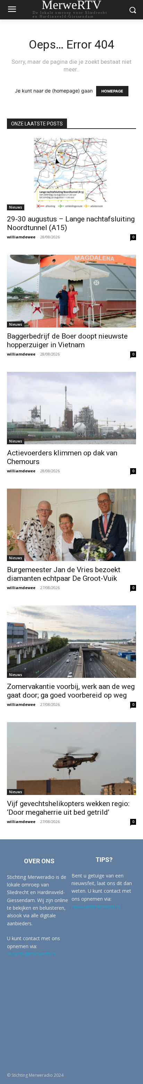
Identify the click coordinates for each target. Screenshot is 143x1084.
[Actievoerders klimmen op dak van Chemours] (71, 408)
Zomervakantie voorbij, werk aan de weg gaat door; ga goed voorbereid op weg (71, 690)
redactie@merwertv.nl (31, 954)
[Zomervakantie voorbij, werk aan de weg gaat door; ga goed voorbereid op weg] (71, 641)
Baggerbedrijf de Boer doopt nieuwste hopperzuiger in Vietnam (67, 340)
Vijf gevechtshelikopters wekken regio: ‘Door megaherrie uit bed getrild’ (68, 807)
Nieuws (15, 207)
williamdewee (21, 236)
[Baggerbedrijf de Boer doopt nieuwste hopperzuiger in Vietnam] (71, 291)
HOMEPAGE (112, 91)
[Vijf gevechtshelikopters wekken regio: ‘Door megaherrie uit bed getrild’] (71, 758)
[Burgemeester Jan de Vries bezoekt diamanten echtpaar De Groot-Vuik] (71, 525)
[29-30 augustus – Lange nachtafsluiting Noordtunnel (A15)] (71, 174)
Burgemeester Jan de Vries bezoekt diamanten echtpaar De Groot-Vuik (63, 574)
